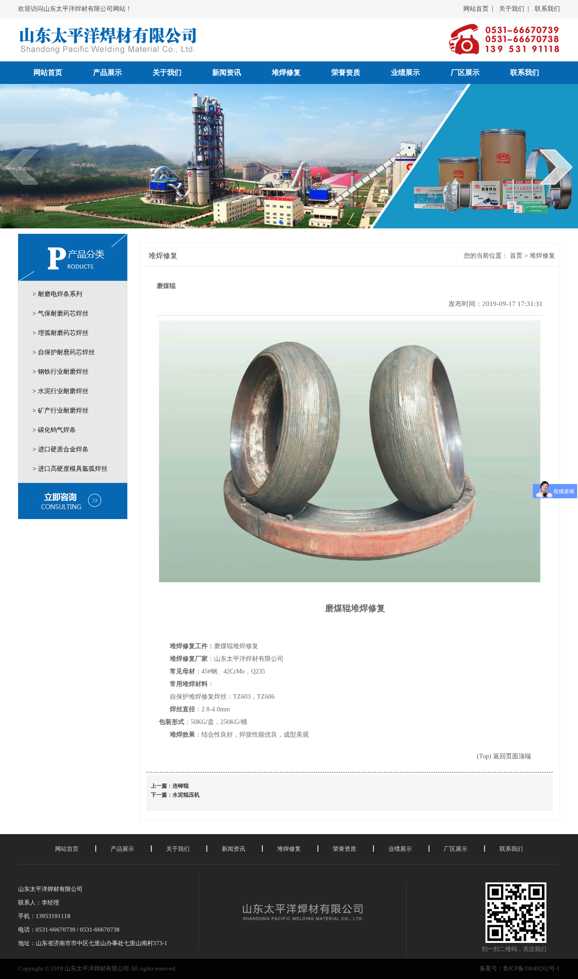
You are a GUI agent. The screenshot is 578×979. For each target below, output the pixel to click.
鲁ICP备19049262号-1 (531, 968)
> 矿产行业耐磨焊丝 (61, 410)
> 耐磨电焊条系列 (57, 294)
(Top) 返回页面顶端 (504, 756)
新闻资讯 (226, 72)
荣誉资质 (345, 72)
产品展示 (107, 72)
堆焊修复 (286, 72)
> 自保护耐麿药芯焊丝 (64, 352)
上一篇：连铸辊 (170, 786)
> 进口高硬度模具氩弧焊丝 (70, 468)
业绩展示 (405, 72)
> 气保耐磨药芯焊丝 (61, 313)
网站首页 (476, 8)
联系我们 (547, 8)
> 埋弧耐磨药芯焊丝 (61, 332)
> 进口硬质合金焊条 (61, 449)
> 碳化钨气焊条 (54, 430)
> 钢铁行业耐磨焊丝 (61, 371)
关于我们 (511, 8)
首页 (516, 255)
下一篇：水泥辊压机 (175, 795)
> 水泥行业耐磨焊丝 (61, 391)
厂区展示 (465, 72)
